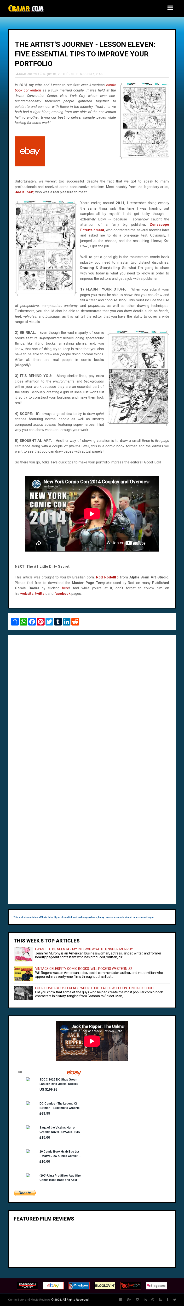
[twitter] (174, 1300)
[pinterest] (152, 1300)
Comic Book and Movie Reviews (29, 1299)
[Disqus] (92, 704)
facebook (62, 593)
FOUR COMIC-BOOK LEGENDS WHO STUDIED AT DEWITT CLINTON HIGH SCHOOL (95, 988)
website (27, 593)
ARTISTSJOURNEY (82, 74)
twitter (40, 593)
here (65, 588)
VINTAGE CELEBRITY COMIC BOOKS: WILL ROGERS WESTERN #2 (83, 969)
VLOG (99, 74)
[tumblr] (167, 1300)
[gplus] (129, 1300)
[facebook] (120, 1300)
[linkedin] (145, 1300)
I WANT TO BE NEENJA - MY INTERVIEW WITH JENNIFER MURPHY (84, 949)
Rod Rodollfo (107, 577)
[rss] (160, 1300)
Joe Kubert (24, 192)
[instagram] (137, 1300)
